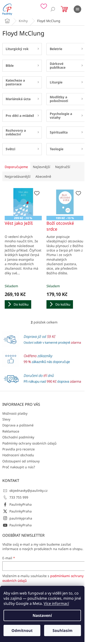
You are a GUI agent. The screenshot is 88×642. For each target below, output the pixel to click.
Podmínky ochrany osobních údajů (29, 443)
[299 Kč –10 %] (23, 202)
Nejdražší (62, 167)
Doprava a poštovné (18, 425)
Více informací (56, 603)
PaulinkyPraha (20, 504)
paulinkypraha (20, 518)
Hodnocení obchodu (18, 455)
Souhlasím (63, 630)
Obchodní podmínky (18, 437)
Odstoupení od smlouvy (21, 461)
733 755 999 (18, 497)
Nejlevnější (41, 167)
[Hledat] (52, 9)
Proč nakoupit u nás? (18, 467)
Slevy (6, 419)
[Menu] (77, 9)
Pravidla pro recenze (18, 449)
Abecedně (43, 176)
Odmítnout (22, 630)
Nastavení (42, 615)
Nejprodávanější (18, 176)
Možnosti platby (14, 413)
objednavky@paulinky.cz (28, 490)
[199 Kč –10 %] (65, 202)
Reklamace (10, 431)
